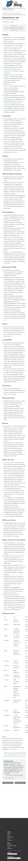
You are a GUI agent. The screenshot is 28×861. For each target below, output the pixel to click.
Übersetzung (14, 152)
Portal (15, 378)
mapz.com (17, 410)
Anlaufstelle (7, 773)
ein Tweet (21, 556)
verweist (17, 543)
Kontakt (13, 13)
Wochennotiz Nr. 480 (20, 782)
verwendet (9, 394)
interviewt (6, 141)
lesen (24, 204)
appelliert (10, 52)
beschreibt (12, 58)
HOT (23, 283)
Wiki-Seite (13, 591)
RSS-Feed (9, 844)
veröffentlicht (7, 263)
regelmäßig (8, 106)
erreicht (13, 428)
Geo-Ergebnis (15, 606)
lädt (13, 215)
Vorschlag (19, 47)
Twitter (8, 847)
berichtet (16, 298)
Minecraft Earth (14, 348)
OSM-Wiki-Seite (11, 498)
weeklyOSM (4, 13)
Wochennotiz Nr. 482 (8, 782)
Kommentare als (11, 845)
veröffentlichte (11, 233)
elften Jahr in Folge (20, 244)
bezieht (20, 559)
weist (13, 37)
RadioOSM (18, 13)
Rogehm (14, 754)
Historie (9, 13)
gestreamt (9, 580)
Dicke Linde (11, 462)
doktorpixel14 (17, 756)
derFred (11, 756)
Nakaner (10, 754)
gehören (6, 450)
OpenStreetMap (21, 8)
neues (11, 370)
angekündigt (7, 501)
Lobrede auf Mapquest (13, 327)
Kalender (16, 740)
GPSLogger (6, 76)
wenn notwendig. (13, 749)
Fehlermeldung (7, 104)
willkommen (17, 246)
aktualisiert (6, 448)
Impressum (9, 848)
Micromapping (14, 69)
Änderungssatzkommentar (10, 103)
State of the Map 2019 (17, 201)
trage (8, 740)
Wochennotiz (11, 778)
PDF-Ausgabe (15, 536)
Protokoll (8, 182)
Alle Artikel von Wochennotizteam (15, 775)
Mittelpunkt (20, 166)
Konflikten (7, 73)
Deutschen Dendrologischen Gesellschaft (14, 472)
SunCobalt (22, 754)
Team (8, 838)
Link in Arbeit (10, 837)
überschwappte (21, 108)
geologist (23, 756)
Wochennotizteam (14, 19)
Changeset (12, 120)
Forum (16, 101)
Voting (7, 84)
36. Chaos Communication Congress (15, 237)
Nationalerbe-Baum (9, 483)
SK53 (18, 754)
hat (18, 119)
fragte (11, 159)
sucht (20, 401)
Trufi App (22, 219)
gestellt (5, 180)
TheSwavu (6, 756)
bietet (8, 344)
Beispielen (6, 516)
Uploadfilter (9, 840)
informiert (13, 270)
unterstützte (11, 197)
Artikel (5, 544)
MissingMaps (9, 285)
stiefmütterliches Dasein (12, 45)
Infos (8, 834)
